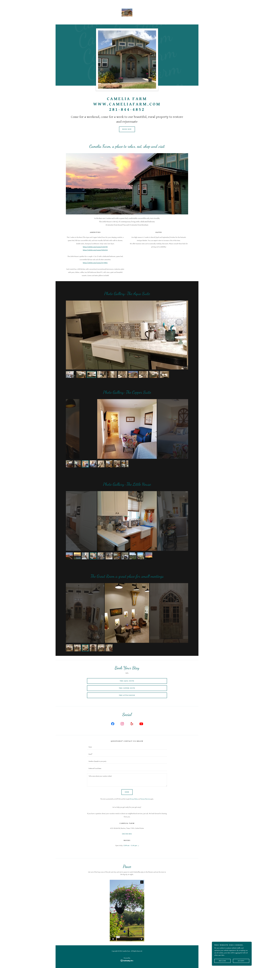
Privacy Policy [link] (134, 799)
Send (127, 792)
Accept (241, 961)
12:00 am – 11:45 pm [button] (130, 845)
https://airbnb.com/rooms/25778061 (95, 263)
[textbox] (127, 747)
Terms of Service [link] (145, 799)
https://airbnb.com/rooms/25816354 (95, 250)
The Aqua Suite (127, 681)
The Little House (127, 695)
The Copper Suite (127, 688)
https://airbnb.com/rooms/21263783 (95, 247)
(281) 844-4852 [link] (127, 834)
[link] (127, 12)
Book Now (127, 129)
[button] (138, 846)
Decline (222, 961)
